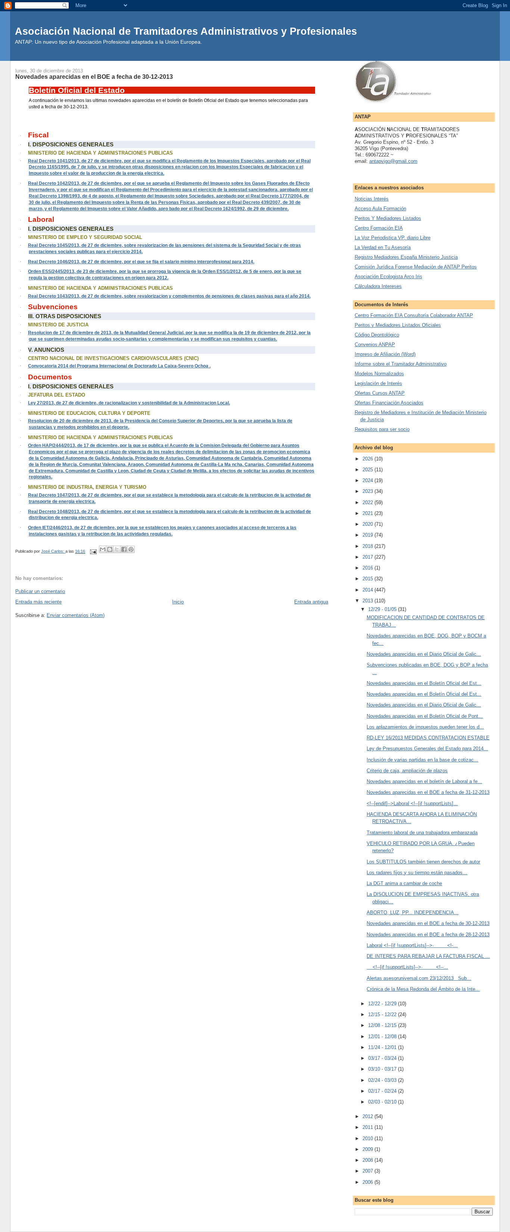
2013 (368, 600)
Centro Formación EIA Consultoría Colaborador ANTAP (414, 315)
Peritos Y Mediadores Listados (388, 218)
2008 (368, 1160)
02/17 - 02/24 (383, 1091)
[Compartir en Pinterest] (131, 549)
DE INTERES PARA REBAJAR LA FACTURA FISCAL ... (428, 956)
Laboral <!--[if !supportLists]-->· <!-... (412, 945)
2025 (368, 469)
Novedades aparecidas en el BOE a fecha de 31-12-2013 (428, 792)
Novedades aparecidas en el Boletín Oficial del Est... (424, 683)
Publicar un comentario (40, 591)
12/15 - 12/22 (383, 1014)
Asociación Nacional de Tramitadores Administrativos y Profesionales (186, 31)
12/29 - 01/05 (383, 609)
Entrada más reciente (38, 602)
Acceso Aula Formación (380, 208)
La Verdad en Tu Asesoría (383, 247)
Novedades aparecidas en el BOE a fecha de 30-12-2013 (428, 923)
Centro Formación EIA (379, 228)
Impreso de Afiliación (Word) (385, 354)
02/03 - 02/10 (383, 1102)
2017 (368, 557)
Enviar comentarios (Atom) (76, 615)
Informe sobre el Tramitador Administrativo (401, 364)
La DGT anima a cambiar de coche (404, 883)
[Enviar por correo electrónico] (102, 549)
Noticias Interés (372, 199)
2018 (368, 546)
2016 (368, 568)
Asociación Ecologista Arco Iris (388, 276)
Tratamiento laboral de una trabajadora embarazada (422, 832)
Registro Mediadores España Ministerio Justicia (406, 257)
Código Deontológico (377, 335)
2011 (368, 1127)
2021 (368, 513)
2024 (368, 480)
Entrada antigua (311, 602)
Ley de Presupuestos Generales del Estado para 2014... (427, 748)
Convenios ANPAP (375, 344)
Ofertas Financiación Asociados (389, 403)
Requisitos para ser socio (382, 429)
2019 (368, 535)
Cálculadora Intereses (378, 286)
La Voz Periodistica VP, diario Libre (392, 237)
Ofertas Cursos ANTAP (380, 393)
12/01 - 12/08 (383, 1036)
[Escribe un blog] (109, 549)
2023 (368, 491)
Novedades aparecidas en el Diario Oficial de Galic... (424, 654)
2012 (368, 1116)
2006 (368, 1182)
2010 (368, 1138)
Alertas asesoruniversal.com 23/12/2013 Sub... (419, 978)
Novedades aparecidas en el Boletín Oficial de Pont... (425, 716)
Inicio (178, 602)
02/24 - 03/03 (383, 1080)
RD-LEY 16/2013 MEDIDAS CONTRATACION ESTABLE (428, 738)
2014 (368, 590)
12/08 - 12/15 (383, 1025)
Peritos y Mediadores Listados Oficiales (398, 325)
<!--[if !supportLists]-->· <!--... (407, 967)
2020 (368, 524)
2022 (368, 502)
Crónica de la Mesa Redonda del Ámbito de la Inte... (423, 989)
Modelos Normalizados (379, 373)
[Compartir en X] (117, 549)
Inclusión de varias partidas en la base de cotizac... (422, 760)
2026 (368, 459)
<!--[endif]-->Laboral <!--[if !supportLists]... (412, 803)
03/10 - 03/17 (383, 1069)
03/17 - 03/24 (383, 1058)
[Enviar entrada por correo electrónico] (92, 551)
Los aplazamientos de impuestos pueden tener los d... (425, 727)
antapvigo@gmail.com (393, 161)
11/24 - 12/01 (383, 1047)
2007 (368, 1171)
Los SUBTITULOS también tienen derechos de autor (423, 862)
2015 (368, 578)
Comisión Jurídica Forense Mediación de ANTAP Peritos (416, 267)
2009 (368, 1149)
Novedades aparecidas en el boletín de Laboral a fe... (424, 781)
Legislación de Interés (378, 383)
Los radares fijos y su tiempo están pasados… (417, 872)
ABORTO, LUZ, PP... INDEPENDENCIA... (412, 912)
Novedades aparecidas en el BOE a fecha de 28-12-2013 (428, 934)
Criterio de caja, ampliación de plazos (407, 770)
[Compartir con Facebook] (124, 549)
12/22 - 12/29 (383, 1003)
